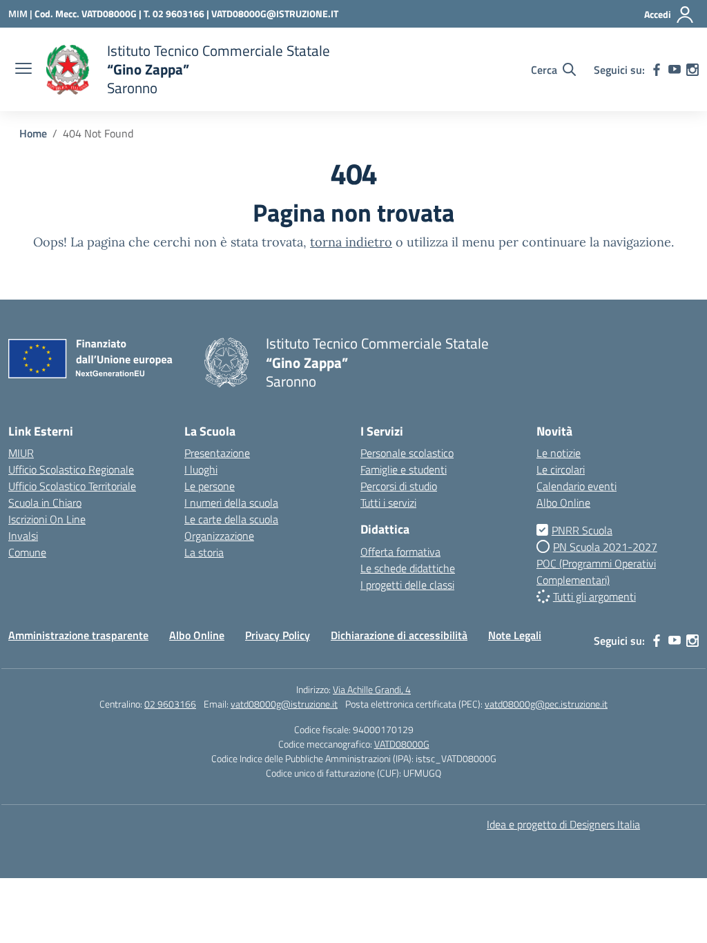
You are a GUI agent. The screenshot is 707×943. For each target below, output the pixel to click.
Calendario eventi (576, 486)
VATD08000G (401, 744)
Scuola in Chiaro (44, 502)
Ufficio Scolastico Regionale (71, 469)
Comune (27, 552)
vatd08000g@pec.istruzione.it (546, 704)
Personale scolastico (407, 453)
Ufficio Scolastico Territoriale (72, 486)
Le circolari (560, 469)
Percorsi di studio (398, 486)
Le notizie (558, 453)
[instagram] (692, 70)
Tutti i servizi (388, 502)
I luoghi (200, 469)
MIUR (21, 453)
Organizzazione (219, 535)
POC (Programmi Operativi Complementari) (596, 571)
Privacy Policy (277, 635)
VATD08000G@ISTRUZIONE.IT (274, 13)
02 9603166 (170, 704)
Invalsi (23, 535)
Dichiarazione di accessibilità (399, 635)
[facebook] (656, 70)
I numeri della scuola (231, 502)
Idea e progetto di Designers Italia (563, 824)
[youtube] (674, 70)
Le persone (209, 486)
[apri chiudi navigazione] (23, 69)
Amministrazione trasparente (78, 635)
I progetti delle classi (407, 584)
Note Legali (514, 635)
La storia (204, 552)
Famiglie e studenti (403, 469)
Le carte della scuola (231, 519)
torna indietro (351, 242)
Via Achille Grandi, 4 (372, 689)
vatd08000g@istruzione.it (284, 704)
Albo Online (563, 502)
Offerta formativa (400, 551)
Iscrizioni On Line (47, 519)
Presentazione (217, 453)
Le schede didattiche (407, 568)
